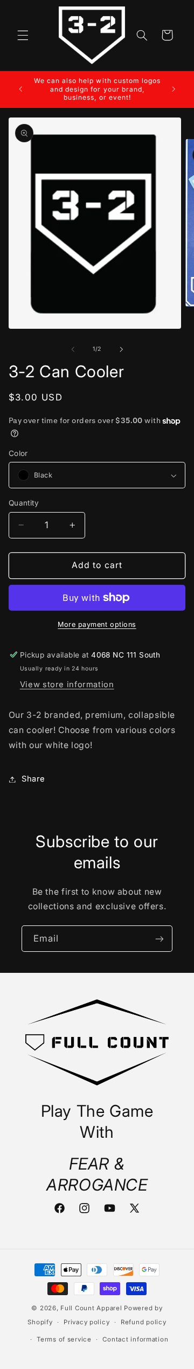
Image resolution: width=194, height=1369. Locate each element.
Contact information (135, 1339)
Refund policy (144, 1322)
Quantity (24, 503)
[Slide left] (73, 349)
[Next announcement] (173, 89)
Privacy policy (86, 1322)
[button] (22, 35)
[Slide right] (121, 349)
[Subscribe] (159, 938)
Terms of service (64, 1339)
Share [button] (33, 779)
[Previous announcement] (20, 89)
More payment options (97, 624)
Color (18, 453)
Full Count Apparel (91, 1308)
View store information (67, 684)
